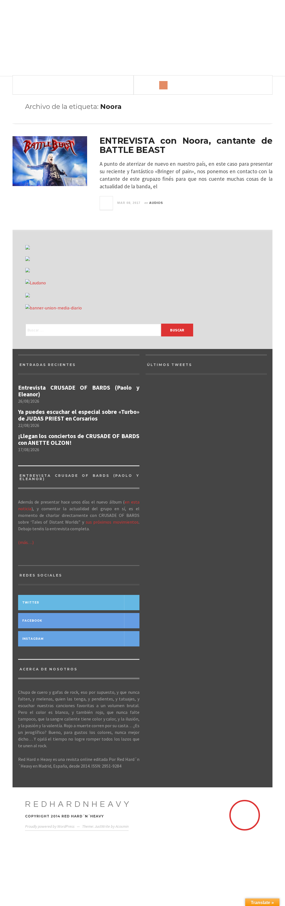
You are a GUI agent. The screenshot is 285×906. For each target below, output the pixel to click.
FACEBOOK (32, 620)
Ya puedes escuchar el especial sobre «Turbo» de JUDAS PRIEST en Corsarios (78, 415)
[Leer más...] (106, 203)
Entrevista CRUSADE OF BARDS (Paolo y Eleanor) (78, 391)
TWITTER (30, 602)
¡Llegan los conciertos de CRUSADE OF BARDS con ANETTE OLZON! (78, 439)
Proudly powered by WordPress (50, 826)
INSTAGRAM (33, 639)
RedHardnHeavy (78, 804)
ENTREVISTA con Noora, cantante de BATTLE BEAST (186, 145)
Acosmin (122, 826)
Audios (156, 202)
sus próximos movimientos (112, 522)
